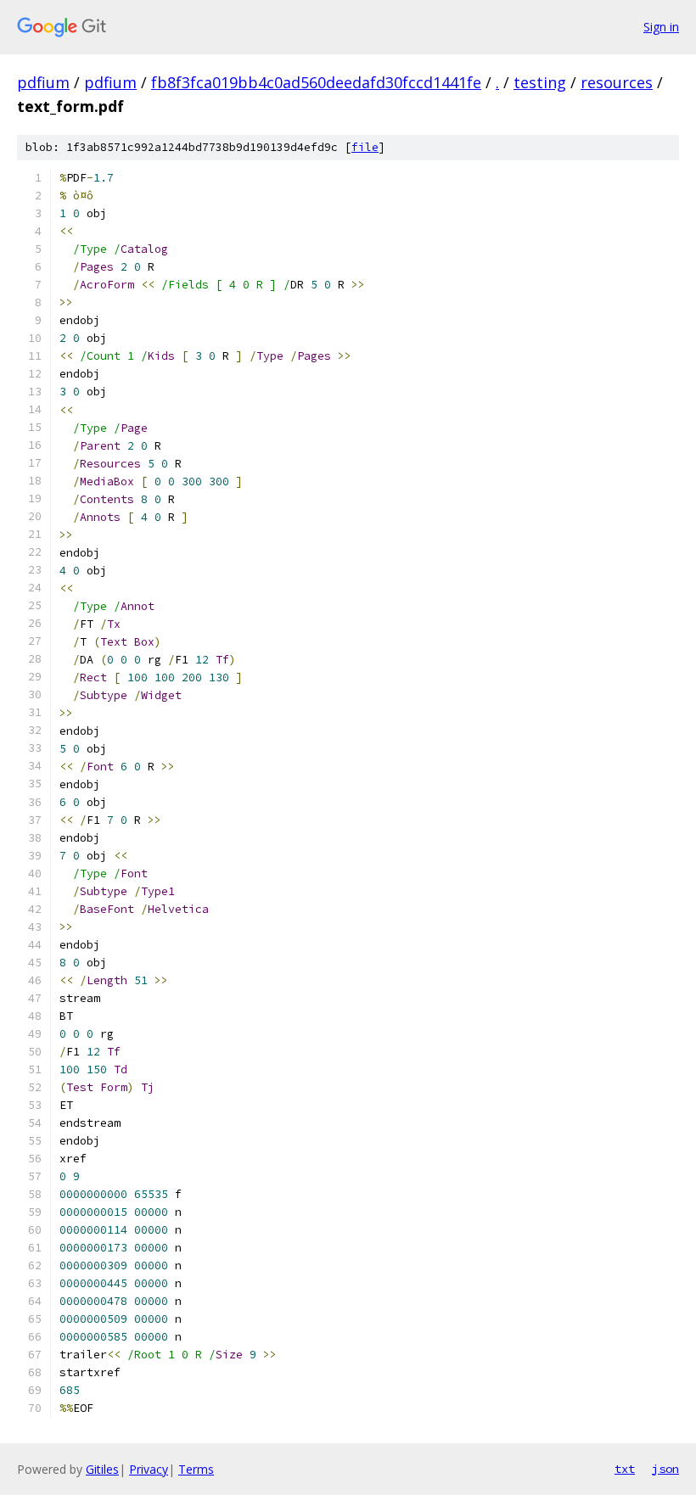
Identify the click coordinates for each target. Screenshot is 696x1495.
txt (625, 1468)
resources (617, 82)
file (365, 147)
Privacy (148, 1469)
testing (540, 82)
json (665, 1468)
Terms (196, 1469)
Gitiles (102, 1469)
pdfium (43, 82)
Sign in (661, 27)
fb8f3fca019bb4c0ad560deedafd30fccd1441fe (316, 82)
